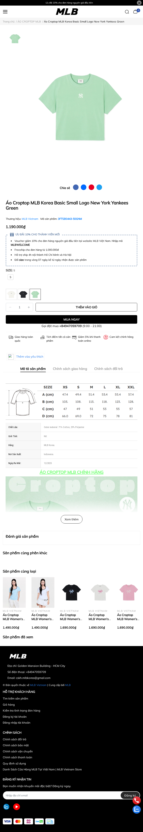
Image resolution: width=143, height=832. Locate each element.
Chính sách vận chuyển (18, 751)
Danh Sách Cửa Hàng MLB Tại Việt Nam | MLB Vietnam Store (42, 769)
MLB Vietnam (30, 218)
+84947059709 (70, 326)
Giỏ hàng (9, 704)
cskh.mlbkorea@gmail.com (33, 678)
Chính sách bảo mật (16, 745)
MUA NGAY (71, 319)
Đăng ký (130, 795)
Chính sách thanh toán (17, 757)
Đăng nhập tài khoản (16, 722)
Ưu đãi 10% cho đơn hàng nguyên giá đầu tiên (69, 2)
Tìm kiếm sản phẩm (15, 698)
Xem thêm (72, 519)
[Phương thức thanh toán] (28, 821)
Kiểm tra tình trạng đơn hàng (21, 710)
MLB (68, 685)
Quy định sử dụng (14, 763)
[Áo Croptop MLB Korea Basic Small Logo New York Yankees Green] (80, 106)
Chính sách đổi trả (14, 739)
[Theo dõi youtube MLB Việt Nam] (16, 806)
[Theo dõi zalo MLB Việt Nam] (6, 806)
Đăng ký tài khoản (15, 716)
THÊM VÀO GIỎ (86, 307)
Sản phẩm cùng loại (19, 571)
